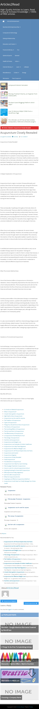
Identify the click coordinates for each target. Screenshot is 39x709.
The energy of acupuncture (11, 438)
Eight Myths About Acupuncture (13, 416)
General (17, 55)
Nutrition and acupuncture (11, 440)
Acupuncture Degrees (10, 455)
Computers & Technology (10, 33)
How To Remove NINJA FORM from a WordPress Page (20, 112)
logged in (10, 609)
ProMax (31, 707)
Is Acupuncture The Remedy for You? (14, 435)
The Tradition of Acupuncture (12, 420)
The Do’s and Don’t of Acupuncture (14, 431)
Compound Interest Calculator (18, 85)
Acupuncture (11, 490)
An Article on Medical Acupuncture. (14, 409)
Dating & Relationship (9, 38)
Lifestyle (26, 67)
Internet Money (7, 67)
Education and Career (9, 44)
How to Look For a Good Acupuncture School (17, 468)
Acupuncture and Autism (11, 453)
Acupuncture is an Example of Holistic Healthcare (18, 444)
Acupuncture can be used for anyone (14, 418)
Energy (24, 72)
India (16, 61)
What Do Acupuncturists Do (12, 477)
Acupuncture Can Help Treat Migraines (15, 446)
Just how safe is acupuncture (12, 474)
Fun (18, 50)
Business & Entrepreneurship (11, 27)
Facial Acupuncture (9, 459)
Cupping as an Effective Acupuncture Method (17, 479)
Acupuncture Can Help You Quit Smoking (15, 464)
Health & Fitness (7, 61)
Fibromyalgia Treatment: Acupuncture (14, 466)
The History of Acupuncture (12, 427)
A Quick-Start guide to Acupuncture (14, 414)
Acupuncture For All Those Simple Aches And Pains (18, 451)
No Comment (24, 136)
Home (5, 128)
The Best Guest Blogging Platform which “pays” (21, 103)
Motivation (6, 78)
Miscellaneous (7, 72)
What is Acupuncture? (10, 412)
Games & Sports (7, 55)
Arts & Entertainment (13, 21)
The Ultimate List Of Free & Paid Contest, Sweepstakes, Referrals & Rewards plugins (22, 121)
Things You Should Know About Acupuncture (16, 425)
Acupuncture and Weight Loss (12, 442)
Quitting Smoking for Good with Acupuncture (17, 470)
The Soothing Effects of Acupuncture (14, 429)
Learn (18, 67)
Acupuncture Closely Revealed (12, 457)
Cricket (16, 72)
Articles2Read (10, 4)
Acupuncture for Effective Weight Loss (14, 448)
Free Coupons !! (16, 78)
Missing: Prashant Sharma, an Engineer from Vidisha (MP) (22, 95)
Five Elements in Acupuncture (12, 461)
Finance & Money (8, 50)
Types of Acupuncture (10, 422)
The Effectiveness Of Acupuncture (13, 433)
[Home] (3, 21)
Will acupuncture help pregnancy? (13, 472)
